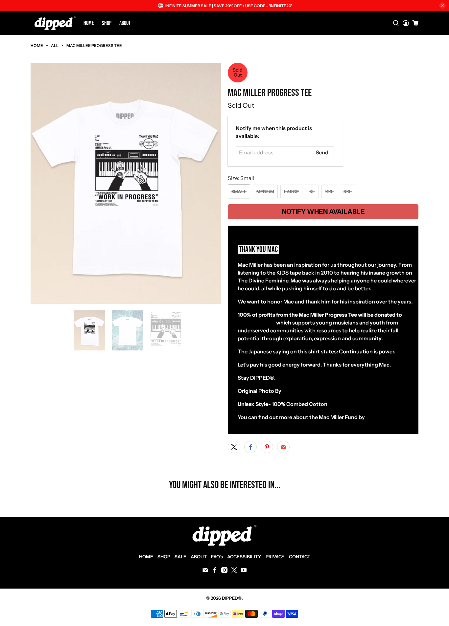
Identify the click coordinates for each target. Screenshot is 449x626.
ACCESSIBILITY (244, 557)
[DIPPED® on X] (234, 572)
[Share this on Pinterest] (267, 447)
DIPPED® (232, 598)
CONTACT (299, 557)
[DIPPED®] (55, 23)
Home (88, 23)
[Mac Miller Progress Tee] (126, 183)
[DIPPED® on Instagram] (224, 572)
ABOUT (199, 557)
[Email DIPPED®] (205, 572)
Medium (265, 191)
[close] (442, 5)
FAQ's (217, 557)
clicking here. (382, 417)
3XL (347, 191)
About (125, 23)
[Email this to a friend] (283, 447)
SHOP (163, 557)
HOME (146, 557)
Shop (106, 23)
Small (239, 191)
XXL (329, 191)
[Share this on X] (234, 447)
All (55, 46)
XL (312, 191)
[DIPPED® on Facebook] (215, 572)
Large (291, 191)
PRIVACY (275, 557)
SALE (180, 557)
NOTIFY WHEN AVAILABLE (323, 211)
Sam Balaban (298, 391)
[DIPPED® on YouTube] (244, 572)
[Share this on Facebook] (250, 447)
